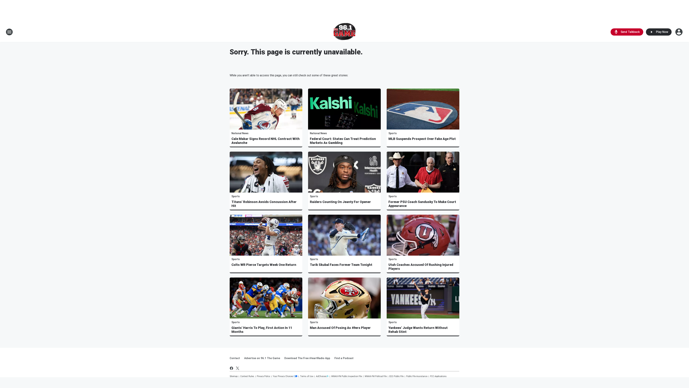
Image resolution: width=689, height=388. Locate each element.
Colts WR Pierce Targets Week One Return (263, 265)
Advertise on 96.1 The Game (262, 358)
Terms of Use (306, 376)
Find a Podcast (343, 358)
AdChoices (321, 376)
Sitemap (234, 376)
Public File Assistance (416, 376)
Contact (235, 358)
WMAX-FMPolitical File (376, 376)
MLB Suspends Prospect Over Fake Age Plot (422, 139)
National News (240, 133)
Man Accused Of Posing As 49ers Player (340, 328)
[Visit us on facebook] (231, 368)
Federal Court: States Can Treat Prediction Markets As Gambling (343, 141)
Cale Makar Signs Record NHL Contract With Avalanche (265, 141)
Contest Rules (247, 376)
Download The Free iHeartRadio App (307, 358)
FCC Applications (438, 376)
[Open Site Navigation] (9, 32)
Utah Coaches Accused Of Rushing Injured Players (420, 267)
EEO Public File (396, 376)
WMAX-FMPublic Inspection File (346, 376)
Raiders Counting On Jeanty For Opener (340, 202)
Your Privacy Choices (283, 376)
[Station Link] (344, 32)
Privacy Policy (263, 376)
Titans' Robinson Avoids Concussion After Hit (264, 204)
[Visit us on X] (237, 368)
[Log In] (679, 32)
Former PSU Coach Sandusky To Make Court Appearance (422, 204)
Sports (392, 133)
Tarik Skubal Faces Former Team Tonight (341, 265)
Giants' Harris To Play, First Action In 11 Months (261, 330)
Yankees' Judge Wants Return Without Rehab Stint (418, 330)
